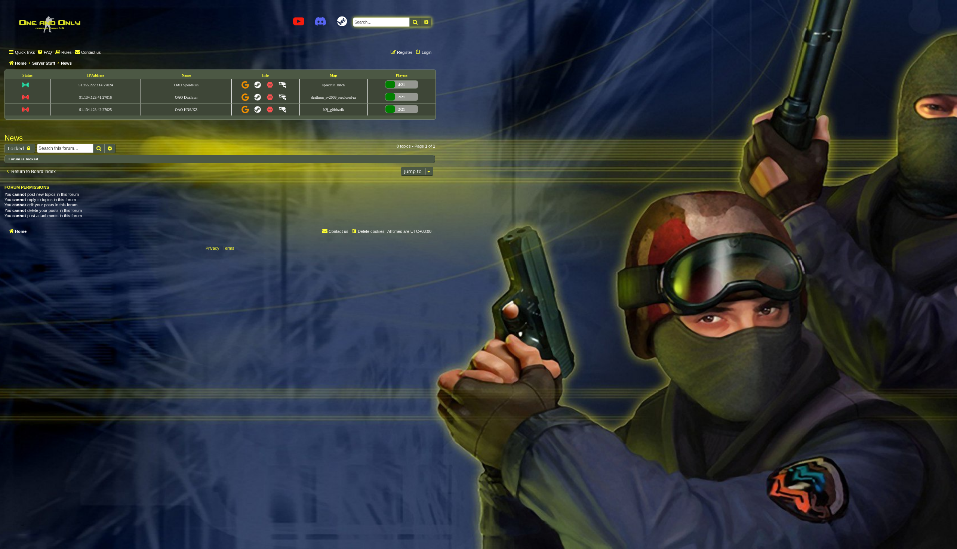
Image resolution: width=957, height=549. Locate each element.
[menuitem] (44, 52)
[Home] (49, 24)
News (13, 138)
